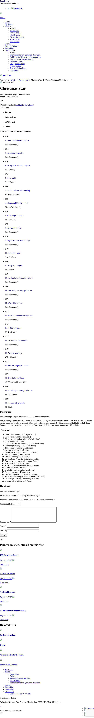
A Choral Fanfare (7, 592)
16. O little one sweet (13, 328)
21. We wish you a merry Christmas (19, 390)
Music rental (14, 39)
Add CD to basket (7, 105)
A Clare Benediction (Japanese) (13, 610)
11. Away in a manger (13, 265)
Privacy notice (15, 66)
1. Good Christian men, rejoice (17, 140)
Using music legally (17, 64)
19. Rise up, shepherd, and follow (18, 365)
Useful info (9, 50)
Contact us (14, 70)
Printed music (15, 33)
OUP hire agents (16, 61)
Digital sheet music (17, 37)
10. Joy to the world (12, 253)
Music (7, 26)
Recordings (14, 31)
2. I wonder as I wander (14, 153)
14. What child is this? (13, 303)
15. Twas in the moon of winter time (19, 315)
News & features (11, 46)
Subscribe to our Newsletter (20, 694)
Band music (14, 42)
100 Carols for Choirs (9, 555)
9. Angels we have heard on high (17, 240)
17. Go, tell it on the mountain (16, 340)
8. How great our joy (13, 228)
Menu (2, 18)
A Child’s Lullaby (7, 574)
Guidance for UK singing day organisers (25, 57)
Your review (5, 522)
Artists (12, 676)
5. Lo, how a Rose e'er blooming (17, 190)
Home (7, 22)
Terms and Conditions (18, 68)
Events (7, 44)
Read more (4, 564)
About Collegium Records (20, 678)
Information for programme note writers (25, 55)
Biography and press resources (21, 59)
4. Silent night (10, 178)
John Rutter (4, 1)
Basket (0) (17, 8)
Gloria (2, 645)
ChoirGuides (15, 35)
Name (3, 526)
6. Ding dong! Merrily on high (16, 203)
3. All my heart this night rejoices (17, 165)
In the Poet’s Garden (8, 665)
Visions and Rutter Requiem (12, 655)
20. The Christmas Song (14, 378)
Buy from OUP (6, 560)
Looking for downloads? (24, 105)
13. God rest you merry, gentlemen (18, 290)
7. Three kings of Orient (14, 215)
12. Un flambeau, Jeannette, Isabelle (19, 278)
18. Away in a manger (13, 353)
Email (3, 531)
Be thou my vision (7, 635)
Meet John (9, 24)
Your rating (4, 504)
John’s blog (9, 48)
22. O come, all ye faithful (15, 403)
